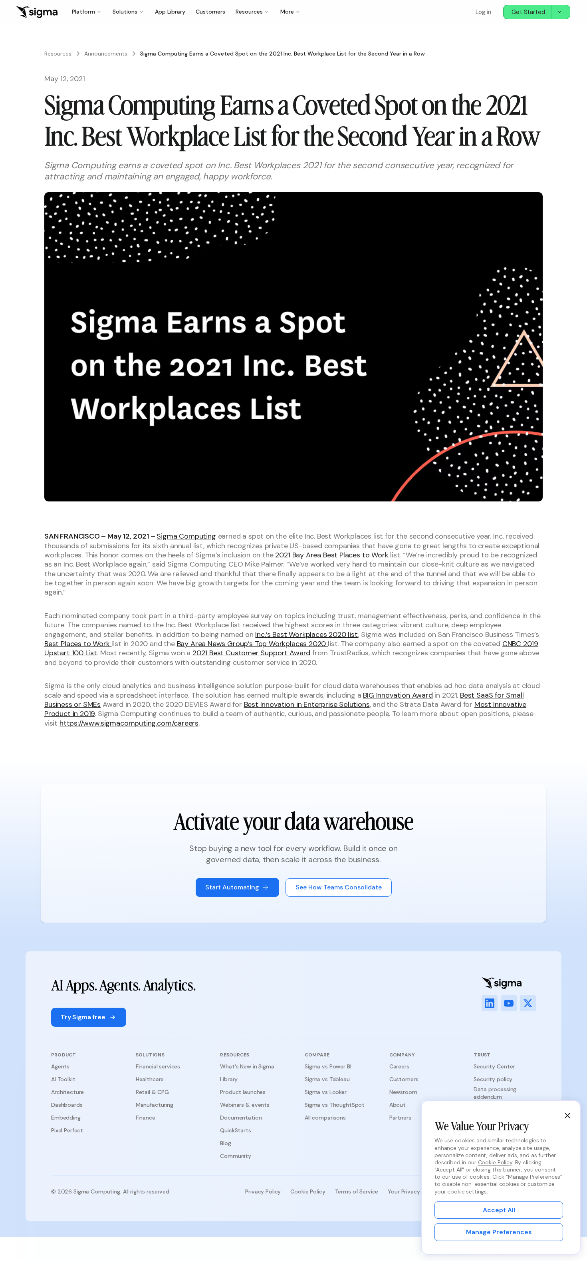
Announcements (105, 53)
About (397, 1104)
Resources (57, 53)
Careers (399, 1066)
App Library (170, 11)
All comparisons (325, 1117)
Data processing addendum (495, 1093)
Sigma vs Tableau (327, 1079)
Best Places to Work (77, 643)
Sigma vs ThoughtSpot (335, 1104)
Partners (400, 1117)
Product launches (243, 1092)
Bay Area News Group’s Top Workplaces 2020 (252, 643)
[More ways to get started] (560, 12)
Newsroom (403, 1092)
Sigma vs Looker (326, 1092)
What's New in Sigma (247, 1066)
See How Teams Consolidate (338, 887)
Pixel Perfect (67, 1130)
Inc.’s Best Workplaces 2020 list (306, 634)
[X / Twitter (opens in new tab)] (528, 1003)
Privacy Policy (263, 1191)
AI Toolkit (63, 1079)
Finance (145, 1117)
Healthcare (150, 1079)
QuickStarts (235, 1130)
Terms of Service (357, 1191)
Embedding (66, 1117)
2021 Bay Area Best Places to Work (332, 555)
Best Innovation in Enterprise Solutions (307, 704)
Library (229, 1079)
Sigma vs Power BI (328, 1066)
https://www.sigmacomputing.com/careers (128, 723)
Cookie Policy (307, 1191)
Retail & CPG (152, 1092)
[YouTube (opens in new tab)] (509, 1003)
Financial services (158, 1066)
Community (235, 1156)
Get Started (528, 12)
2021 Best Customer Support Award (251, 653)
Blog (225, 1143)
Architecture (67, 1092)
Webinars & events (245, 1104)
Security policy (493, 1079)
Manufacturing (154, 1104)
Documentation (241, 1117)
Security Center (494, 1066)
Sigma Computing (186, 536)
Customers (210, 11)
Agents (60, 1066)
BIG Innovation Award (397, 695)
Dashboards (67, 1104)
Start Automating (232, 887)
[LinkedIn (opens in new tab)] (490, 1003)
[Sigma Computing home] (37, 12)
